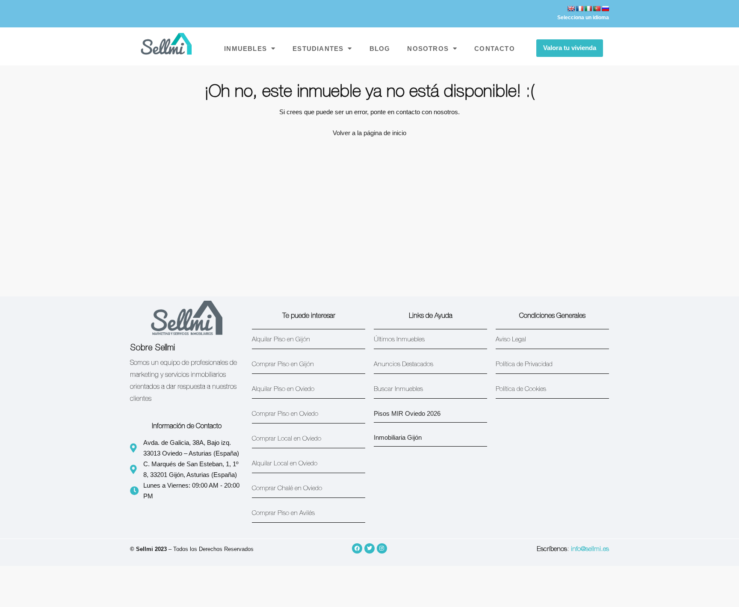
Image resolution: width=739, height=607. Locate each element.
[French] (579, 8)
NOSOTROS (428, 48)
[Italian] (588, 8)
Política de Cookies (521, 389)
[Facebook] (357, 548)
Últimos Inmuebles (399, 340)
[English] (571, 8)
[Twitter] (369, 548)
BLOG (380, 48)
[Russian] (605, 8)
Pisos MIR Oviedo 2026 (407, 413)
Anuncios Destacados (403, 364)
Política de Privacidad (524, 364)
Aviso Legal (511, 340)
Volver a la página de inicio (369, 132)
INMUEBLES (245, 48)
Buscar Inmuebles (398, 389)
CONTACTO (494, 48)
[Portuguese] (596, 8)
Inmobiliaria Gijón (398, 437)
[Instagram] (382, 548)
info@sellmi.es (590, 549)
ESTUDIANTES (318, 48)
